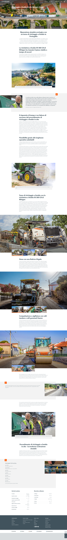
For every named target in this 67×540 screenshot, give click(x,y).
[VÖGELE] (23, 531)
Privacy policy (47, 522)
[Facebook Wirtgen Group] (35, 526)
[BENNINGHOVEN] (50, 531)
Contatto (24, 523)
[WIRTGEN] (15, 531)
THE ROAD (46, 1)
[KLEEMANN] (40, 531)
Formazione (13, 523)
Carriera (13, 522)
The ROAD (35, 523)
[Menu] (64, 1)
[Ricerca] (61, 1)
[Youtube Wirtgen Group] (37, 526)
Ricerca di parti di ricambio (26, 522)
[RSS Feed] (34, 526)
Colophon (46, 521)
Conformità (46, 523)
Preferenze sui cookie (48, 527)
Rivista (35, 522)
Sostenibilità (13, 521)
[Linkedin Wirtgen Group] (38, 526)
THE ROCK (50, 1)
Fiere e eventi (35, 521)
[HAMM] (32, 531)
